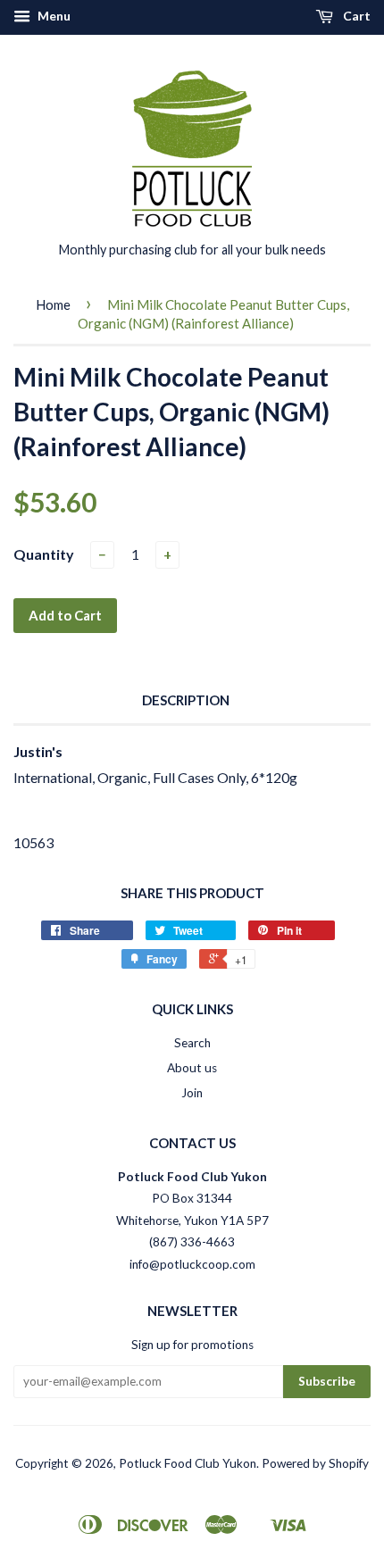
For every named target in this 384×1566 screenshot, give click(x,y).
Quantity (43, 554)
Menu (53, 15)
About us (192, 1068)
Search (192, 1043)
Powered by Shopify (315, 1463)
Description (186, 700)
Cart (355, 15)
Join (192, 1093)
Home (53, 304)
